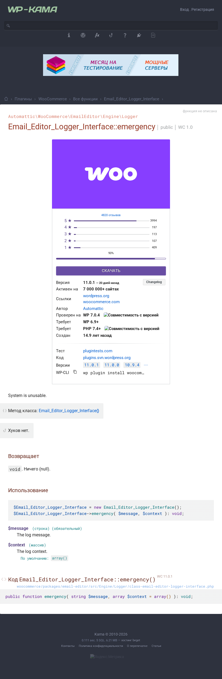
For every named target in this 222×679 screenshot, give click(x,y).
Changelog (154, 282)
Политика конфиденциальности (101, 646)
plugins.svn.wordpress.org (106, 357)
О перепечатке (137, 646)
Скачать (111, 270)
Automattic (93, 308)
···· (146, 365)
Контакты (68, 646)
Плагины (23, 99)
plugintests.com (97, 351)
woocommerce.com (101, 302)
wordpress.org (96, 296)
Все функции (85, 99)
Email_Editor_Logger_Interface (131, 99)
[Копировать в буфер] (75, 372)
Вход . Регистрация (197, 9)
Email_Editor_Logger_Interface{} (69, 410)
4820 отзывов (110, 215)
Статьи (156, 646)
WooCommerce (52, 99)
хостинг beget (130, 640)
